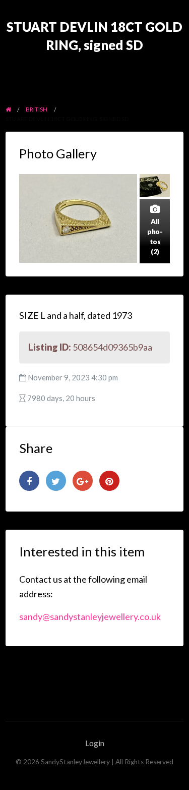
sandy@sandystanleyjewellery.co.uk (90, 616)
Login (94, 743)
